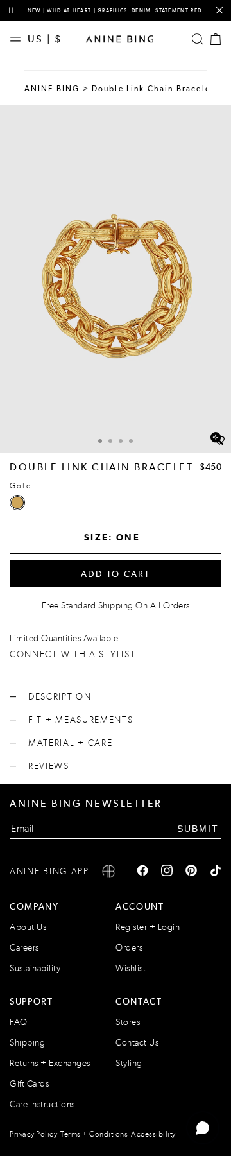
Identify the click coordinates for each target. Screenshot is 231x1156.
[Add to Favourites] (219, 441)
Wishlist (131, 968)
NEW (34, 10)
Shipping (27, 1042)
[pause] (11, 10)
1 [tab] (100, 441)
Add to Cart (116, 574)
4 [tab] (131, 441)
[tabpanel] (115, 279)
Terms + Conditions (94, 1134)
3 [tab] (121, 441)
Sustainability (35, 968)
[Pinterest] (191, 872)
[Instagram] (167, 872)
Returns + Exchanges (50, 1063)
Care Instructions (42, 1104)
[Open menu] (19, 39)
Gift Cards (29, 1083)
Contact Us (137, 1042)
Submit (198, 829)
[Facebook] (142, 872)
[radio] (17, 502)
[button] (115, 279)
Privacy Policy (33, 1134)
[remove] (219, 10)
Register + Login (148, 927)
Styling (129, 1063)
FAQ (19, 1022)
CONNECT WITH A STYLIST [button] (72, 655)
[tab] (100, 439)
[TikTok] (215, 872)
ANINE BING (52, 88)
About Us (28, 927)
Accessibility (153, 1134)
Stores (128, 1022)
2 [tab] (110, 441)
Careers (24, 947)
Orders (129, 947)
